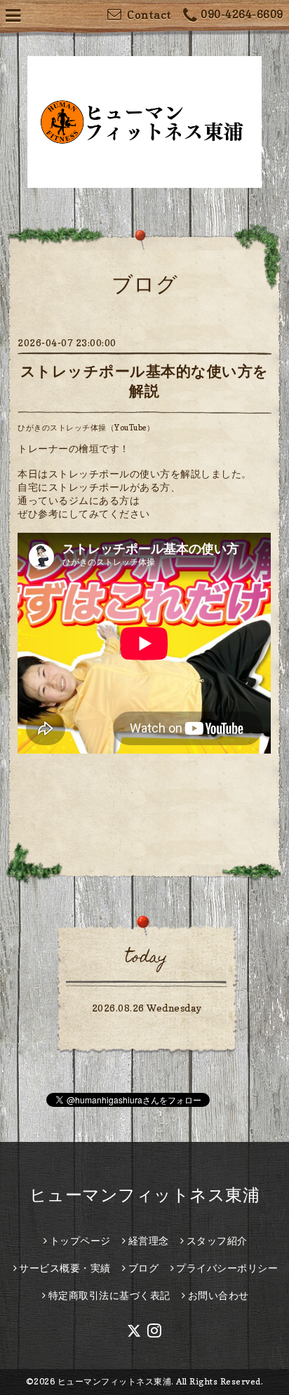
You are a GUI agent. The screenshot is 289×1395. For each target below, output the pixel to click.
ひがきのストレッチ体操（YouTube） (86, 428)
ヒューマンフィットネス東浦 (144, 1195)
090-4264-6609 (242, 14)
